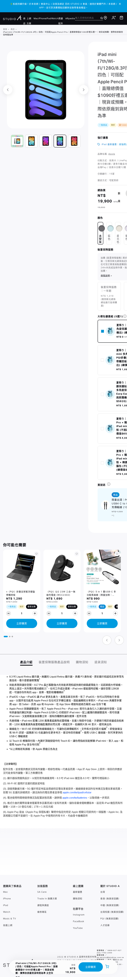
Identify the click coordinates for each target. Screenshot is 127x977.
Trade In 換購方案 (47, 898)
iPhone (42, 18)
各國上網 (7, 925)
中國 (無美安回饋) (109, 905)
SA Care (42, 892)
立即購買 (90, 966)
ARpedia (70, 18)
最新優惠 (77, 892)
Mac (36, 18)
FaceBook (78, 921)
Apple (111, 154)
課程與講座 (43, 905)
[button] (6, 636)
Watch (54, 18)
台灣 (102, 892)
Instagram (79, 914)
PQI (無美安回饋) (109, 918)
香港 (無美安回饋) (109, 898)
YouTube (78, 928)
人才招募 (105, 925)
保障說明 (105, 275)
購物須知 (77, 898)
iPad (48, 18)
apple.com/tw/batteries (74, 797)
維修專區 (42, 912)
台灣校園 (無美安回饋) (112, 912)
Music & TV (9, 918)
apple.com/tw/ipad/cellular (77, 792)
